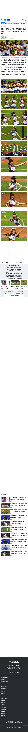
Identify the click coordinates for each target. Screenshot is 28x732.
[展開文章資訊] (25, 37)
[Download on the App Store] (9, 722)
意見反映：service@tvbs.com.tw (14, 667)
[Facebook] (7, 672)
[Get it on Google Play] (18, 722)
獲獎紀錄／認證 (4, 717)
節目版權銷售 (4, 709)
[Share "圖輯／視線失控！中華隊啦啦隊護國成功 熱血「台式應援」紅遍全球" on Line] (23, 20)
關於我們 (3, 679)
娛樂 (5, 26)
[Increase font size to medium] (20, 20)
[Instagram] (15, 672)
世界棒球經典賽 (19, 262)
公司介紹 (3, 700)
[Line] (10, 672)
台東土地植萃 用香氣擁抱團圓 (14, 268)
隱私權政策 (3, 688)
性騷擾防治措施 (4, 690)
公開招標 (3, 711)
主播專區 (3, 706)
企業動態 (3, 702)
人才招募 (3, 704)
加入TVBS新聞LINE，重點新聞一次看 (14, 293)
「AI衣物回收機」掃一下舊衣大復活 (14, 278)
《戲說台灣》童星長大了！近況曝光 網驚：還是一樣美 (16, 23)
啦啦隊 (7, 262)
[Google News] (20, 672)
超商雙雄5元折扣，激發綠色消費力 (14, 275)
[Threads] (12, 672)
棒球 (3, 262)
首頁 (2, 26)
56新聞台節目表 (4, 681)
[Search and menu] (25, 20)
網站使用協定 (4, 691)
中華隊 (12, 262)
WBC (25, 262)
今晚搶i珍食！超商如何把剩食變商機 (14, 276)
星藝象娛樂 (3, 707)
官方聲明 (3, 715)
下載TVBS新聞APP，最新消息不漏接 (14, 291)
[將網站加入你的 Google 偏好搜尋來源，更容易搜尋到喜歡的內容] (14, 295)
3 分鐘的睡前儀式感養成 (14, 271)
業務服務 (3, 713)
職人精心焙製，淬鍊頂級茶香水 (14, 269)
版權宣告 (3, 693)
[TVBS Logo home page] (5, 20)
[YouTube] (18, 672)
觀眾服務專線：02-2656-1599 (14, 668)
